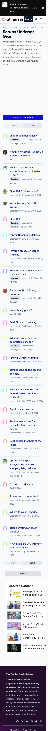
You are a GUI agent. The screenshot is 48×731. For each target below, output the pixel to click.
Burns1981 (26, 401)
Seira (36, 298)
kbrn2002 (26, 362)
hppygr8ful (14, 227)
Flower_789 (15, 350)
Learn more (6, 7)
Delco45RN (27, 448)
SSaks (25, 535)
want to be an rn (29, 258)
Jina (24, 413)
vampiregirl (27, 500)
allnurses (38, 179)
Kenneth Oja (27, 516)
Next (32, 125)
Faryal (36, 278)
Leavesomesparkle (31, 472)
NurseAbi (26, 195)
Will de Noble (28, 377)
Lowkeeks (27, 239)
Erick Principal (28, 326)
